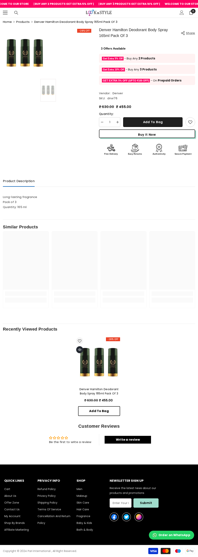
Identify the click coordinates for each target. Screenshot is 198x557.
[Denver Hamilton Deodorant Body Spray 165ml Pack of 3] (99, 362)
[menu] (5, 12)
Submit (146, 503)
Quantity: (106, 114)
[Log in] (182, 12)
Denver (118, 93)
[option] (48, 90)
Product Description (19, 181)
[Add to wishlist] (190, 122)
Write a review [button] (128, 439)
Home (7, 22)
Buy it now (147, 134)
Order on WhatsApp (174, 535)
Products (23, 22)
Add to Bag (153, 122)
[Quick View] (79, 349)
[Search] (16, 12)
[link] (26, 293)
